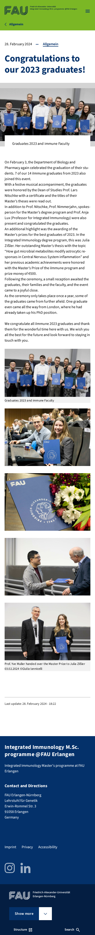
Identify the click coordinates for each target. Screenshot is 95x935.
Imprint (10, 847)
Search (69, 929)
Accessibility (47, 847)
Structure (20, 929)
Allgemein (50, 44)
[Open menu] (88, 11)
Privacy (27, 847)
